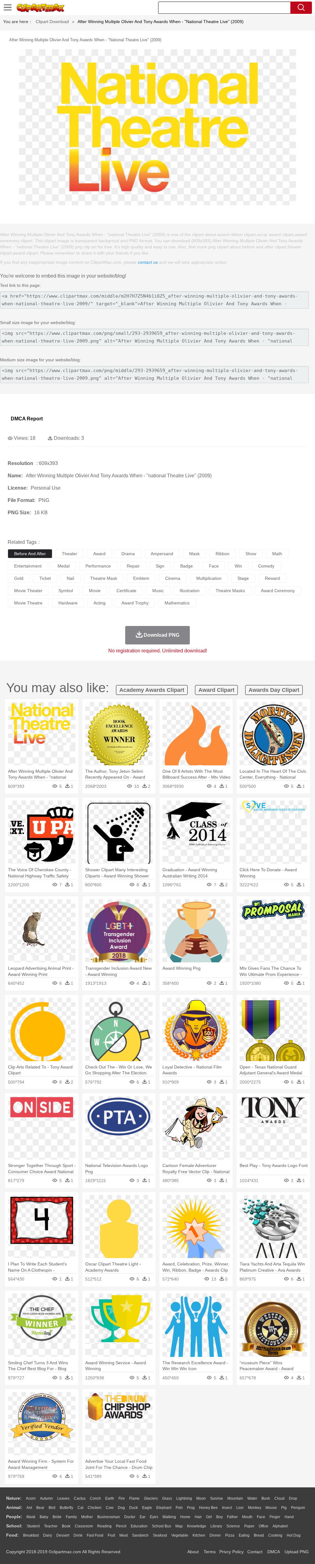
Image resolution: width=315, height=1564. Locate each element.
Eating (244, 1535)
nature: (14, 1498)
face (214, 565)
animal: (14, 1507)
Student (33, 1526)
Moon (201, 1498)
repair (133, 565)
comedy (266, 565)
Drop (293, 1498)
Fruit (111, 1535)
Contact (254, 1551)
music (158, 590)
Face (261, 1517)
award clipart (216, 690)
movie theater (28, 590)
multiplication (208, 578)
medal (64, 565)
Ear (143, 1517)
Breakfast (31, 1535)
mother (87, 1517)
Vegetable (179, 1535)
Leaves (63, 1498)
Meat (123, 1535)
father (232, 1517)
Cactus (80, 1498)
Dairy (47, 1535)
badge (186, 565)
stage (243, 578)
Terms (210, 1551)
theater (69, 553)
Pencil (121, 1526)
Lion (240, 1508)
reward (272, 578)
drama (128, 553)
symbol (65, 590)
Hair (198, 1517)
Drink (78, 1535)
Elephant (163, 1508)
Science (233, 1526)
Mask (30, 1517)
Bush (265, 1498)
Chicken (95, 1508)
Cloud (279, 1498)
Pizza (229, 1535)
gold (18, 578)
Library (216, 1526)
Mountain (235, 1498)
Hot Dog (294, 1535)
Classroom (84, 1526)
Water (252, 1498)
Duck (133, 1508)
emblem (141, 578)
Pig (284, 1508)
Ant (29, 1508)
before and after (30, 553)
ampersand (162, 553)
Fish (179, 1508)
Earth (109, 1498)
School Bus (161, 1526)
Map (179, 1526)
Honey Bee (208, 1508)
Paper (249, 1526)
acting (100, 602)
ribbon (222, 553)
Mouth (247, 1517)
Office (263, 1526)
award (99, 553)
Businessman (108, 1517)
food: (12, 1535)
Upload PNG (297, 1551)
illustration (190, 590)
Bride (57, 1517)
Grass (167, 1498)
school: (14, 1525)
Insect (227, 1508)
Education (139, 1526)
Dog (121, 1508)
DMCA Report (27, 418)
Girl (209, 1517)
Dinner (215, 1535)
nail (70, 578)
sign (160, 565)
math (277, 553)
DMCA (273, 1551)
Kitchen (199, 1535)
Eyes (154, 1517)
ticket (45, 578)
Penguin (298, 1508)
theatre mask (103, 578)
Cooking (275, 1535)
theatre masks (230, 590)
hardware (68, 602)
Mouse (271, 1508)
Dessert (62, 1535)
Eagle (147, 1508)
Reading (104, 1526)
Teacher (51, 1526)
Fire (121, 1498)
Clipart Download (52, 21)
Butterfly (66, 1508)
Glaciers (151, 1498)
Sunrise (216, 1498)
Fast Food (95, 1535)
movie (95, 590)
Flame (134, 1498)
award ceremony (278, 590)
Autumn (46, 1498)
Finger (274, 1517)
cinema (172, 578)
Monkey (254, 1508)
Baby (44, 1517)
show (250, 553)
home (185, 1517)
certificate (126, 590)
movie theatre (28, 602)
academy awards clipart (151, 690)
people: (14, 1516)
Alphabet (280, 1526)
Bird (52, 1508)
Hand (289, 1517)
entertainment (28, 565)
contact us (148, 262)
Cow (110, 1508)
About (193, 1551)
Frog (191, 1508)
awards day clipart (274, 690)
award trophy (135, 602)
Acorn (31, 1498)
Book (66, 1526)
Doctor (129, 1517)
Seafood (160, 1535)
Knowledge (196, 1526)
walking (169, 1517)
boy (219, 1517)
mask (194, 553)
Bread (259, 1535)
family (71, 1517)
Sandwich (140, 1535)
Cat (80, 1508)
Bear (40, 1508)
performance (98, 565)
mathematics (177, 602)
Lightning (184, 1498)
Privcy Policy (231, 1551)
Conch (95, 1498)
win (238, 565)
